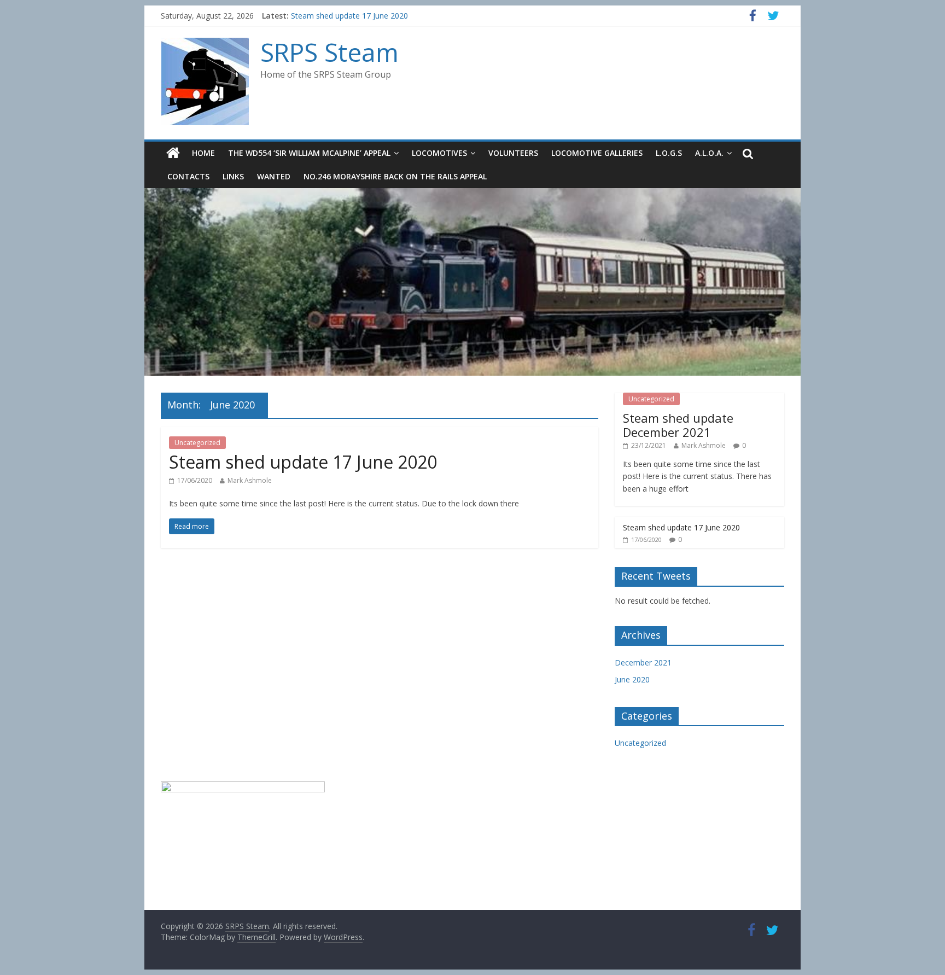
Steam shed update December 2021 (678, 425)
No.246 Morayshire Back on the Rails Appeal (395, 176)
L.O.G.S (669, 153)
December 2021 (643, 662)
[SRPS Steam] (205, 44)
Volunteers (513, 153)
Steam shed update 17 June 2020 (349, 20)
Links (233, 176)
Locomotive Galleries (597, 153)
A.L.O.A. (709, 153)
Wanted (273, 176)
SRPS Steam (329, 52)
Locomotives (439, 153)
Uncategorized (197, 442)
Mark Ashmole (250, 480)
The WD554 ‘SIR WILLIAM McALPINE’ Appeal (309, 153)
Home (203, 153)
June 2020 (632, 679)
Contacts (188, 176)
